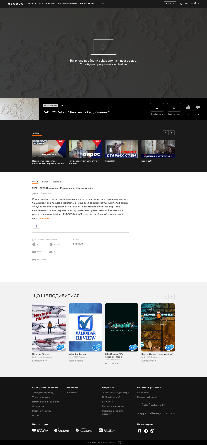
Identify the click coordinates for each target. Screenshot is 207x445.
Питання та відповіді (147, 397)
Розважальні (67, 188)
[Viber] (152, 431)
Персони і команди (52, 182)
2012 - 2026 (38, 188)
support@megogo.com (156, 413)
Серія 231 (110, 161)
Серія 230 (146, 161)
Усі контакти (143, 392)
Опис (35, 182)
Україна (89, 188)
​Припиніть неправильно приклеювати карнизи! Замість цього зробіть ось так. (48, 162)
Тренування (87, 3)
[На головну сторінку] (15, 4)
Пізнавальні (52, 188)
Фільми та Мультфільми (61, 3)
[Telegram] (146, 431)
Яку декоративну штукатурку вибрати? (84, 162)
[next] (172, 132)
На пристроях (108, 387)
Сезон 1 (37, 133)
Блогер (79, 188)
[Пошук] (181, 4)
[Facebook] (139, 431)
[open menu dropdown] (102, 4)
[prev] (166, 132)
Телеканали (35, 3)
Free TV (170, 3)
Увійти (195, 4)
